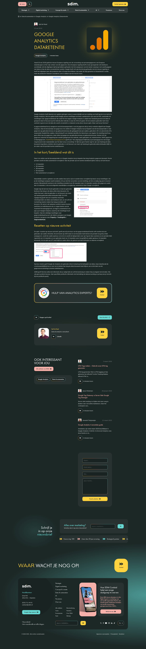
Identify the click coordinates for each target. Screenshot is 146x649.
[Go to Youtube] (106, 623)
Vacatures (109, 10)
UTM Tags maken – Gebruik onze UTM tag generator (93, 367)
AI (96, 10)
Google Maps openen (30, 612)
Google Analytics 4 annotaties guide (90, 425)
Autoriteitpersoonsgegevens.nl (55, 139)
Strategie (24, 10)
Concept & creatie (61, 10)
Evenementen (59, 613)
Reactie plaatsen (93, 499)
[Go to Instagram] (109, 623)
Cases (57, 611)
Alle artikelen (58, 608)
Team (56, 616)
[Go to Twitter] (101, 623)
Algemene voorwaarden (102, 634)
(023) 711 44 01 (27, 602)
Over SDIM (69, 613)
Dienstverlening (70, 608)
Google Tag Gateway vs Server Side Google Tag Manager (93, 396)
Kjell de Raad (43, 24)
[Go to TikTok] (114, 623)
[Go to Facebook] (103, 623)
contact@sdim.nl (27, 605)
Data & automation (81, 10)
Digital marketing (41, 10)
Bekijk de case (110, 611)
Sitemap (68, 616)
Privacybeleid (114, 634)
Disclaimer (121, 634)
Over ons (121, 10)
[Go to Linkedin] (111, 623)
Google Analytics (41, 16)
